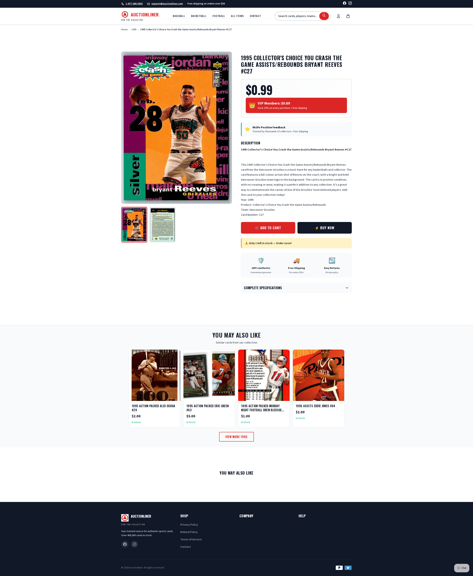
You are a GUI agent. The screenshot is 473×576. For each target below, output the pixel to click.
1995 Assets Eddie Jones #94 (315, 406)
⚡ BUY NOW (324, 227)
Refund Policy (189, 532)
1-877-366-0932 (134, 4)
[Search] (324, 16)
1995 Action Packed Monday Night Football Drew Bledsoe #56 (261, 410)
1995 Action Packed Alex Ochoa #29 (153, 408)
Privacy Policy (189, 525)
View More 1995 (236, 437)
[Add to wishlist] (165, 397)
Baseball (179, 16)
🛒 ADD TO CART (268, 227)
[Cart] (348, 16)
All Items (237, 16)
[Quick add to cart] (174, 397)
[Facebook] (344, 3)
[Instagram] (350, 3)
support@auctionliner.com (167, 4)
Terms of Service (191, 539)
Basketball (199, 16)
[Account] (338, 16)
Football (218, 16)
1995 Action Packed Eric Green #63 (207, 408)
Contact (255, 16)
